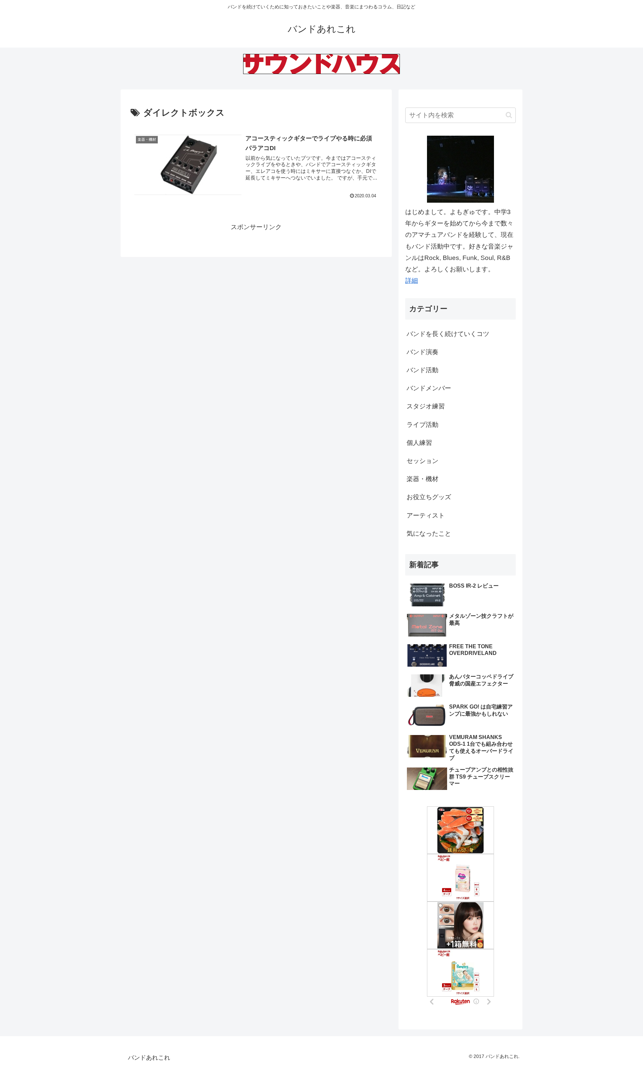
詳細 (411, 280)
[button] (509, 115)
